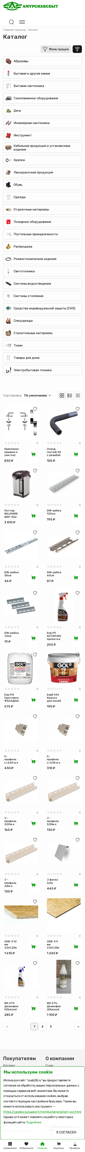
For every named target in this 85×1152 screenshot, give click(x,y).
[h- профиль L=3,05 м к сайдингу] (64, 730)
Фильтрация (59, 49)
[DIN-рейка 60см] (64, 546)
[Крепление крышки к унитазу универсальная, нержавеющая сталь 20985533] (21, 422)
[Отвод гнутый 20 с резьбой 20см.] (64, 422)
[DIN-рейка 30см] (21, 546)
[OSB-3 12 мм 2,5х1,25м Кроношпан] (21, 915)
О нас (49, 1065)
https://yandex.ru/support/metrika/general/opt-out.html (42, 1112)
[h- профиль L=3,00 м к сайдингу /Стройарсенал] (21, 730)
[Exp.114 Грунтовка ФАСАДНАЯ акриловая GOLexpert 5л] (21, 668)
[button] (75, 1146)
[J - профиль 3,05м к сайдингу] (64, 792)
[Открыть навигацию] (22, 22)
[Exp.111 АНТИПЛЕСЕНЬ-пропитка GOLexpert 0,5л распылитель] (64, 606)
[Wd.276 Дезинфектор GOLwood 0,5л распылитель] (21, 977)
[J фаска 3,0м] (64, 853)
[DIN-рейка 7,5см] (21, 606)
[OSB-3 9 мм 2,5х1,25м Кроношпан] (64, 915)
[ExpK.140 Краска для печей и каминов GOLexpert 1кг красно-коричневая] (64, 668)
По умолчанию (35, 395)
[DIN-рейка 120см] (64, 484)
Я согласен (66, 1132)
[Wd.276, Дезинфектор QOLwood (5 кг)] (64, 977)
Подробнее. (34, 1122)
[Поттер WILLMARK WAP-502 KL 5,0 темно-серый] (21, 484)
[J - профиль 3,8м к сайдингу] (21, 853)
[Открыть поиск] (11, 22)
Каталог (9, 1065)
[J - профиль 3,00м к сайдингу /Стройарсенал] (21, 792)
